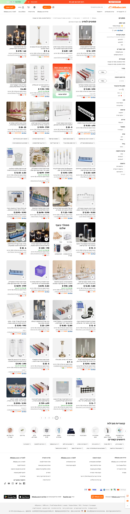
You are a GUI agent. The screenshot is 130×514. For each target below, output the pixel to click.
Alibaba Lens (116, 497)
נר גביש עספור (53, 444)
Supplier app (67, 497)
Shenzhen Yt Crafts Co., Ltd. (87, 290)
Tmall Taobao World (55, 505)
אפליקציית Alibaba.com (39, 497)
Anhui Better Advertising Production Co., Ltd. (39, 181)
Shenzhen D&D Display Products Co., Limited (16, 216)
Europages (92, 505)
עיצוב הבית (76, 18)
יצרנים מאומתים (71, 461)
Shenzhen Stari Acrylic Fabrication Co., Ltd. (85, 55)
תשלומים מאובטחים (95, 461)
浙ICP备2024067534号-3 (113, 511)
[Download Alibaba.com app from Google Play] (10, 497)
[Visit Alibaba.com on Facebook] (24, 483)
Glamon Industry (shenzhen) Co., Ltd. (85, 95)
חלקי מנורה (107, 444)
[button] (53, 7)
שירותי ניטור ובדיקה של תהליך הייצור (91, 476)
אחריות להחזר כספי (95, 465)
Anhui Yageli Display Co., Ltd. (40, 131)
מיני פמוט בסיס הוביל (69, 143)
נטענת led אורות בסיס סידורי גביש (96, 448)
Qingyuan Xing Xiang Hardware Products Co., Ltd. (62, 216)
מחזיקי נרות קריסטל (61, 448)
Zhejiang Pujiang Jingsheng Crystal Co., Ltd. (39, 253)
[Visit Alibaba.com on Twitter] (16, 483)
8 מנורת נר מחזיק (82, 444)
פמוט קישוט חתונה (68, 138)
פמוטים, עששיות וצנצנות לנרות (62, 18)
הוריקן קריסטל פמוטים (39, 143)
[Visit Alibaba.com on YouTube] (9, 483)
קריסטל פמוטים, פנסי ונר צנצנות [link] (42, 18)
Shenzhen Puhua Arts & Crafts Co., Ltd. (62, 177)
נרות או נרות (95, 444)
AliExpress (38, 505)
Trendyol (85, 505)
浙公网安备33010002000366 (96, 511)
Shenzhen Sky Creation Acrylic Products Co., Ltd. (85, 252)
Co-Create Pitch (121, 465)
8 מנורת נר (26, 444)
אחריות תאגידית (121, 469)
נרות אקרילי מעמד (76, 448)
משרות (124, 472)
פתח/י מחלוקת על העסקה (43, 469)
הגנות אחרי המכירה (95, 472)
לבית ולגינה (86, 18)
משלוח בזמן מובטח (95, 469)
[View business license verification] (82, 511)
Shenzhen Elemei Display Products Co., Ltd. (16, 93)
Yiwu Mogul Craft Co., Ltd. (87, 177)
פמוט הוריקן (119, 444)
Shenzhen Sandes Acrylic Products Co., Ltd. (16, 131)
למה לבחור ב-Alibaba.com (118, 461)
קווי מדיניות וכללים (96, 480)
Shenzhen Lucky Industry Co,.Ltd (16, 177)
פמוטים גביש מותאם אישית (20, 143)
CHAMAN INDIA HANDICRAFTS (39, 55)
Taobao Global (73, 505)
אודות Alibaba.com (120, 457)
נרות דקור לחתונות (39, 444)
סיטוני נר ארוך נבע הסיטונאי (86, 138)
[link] (127, 495)
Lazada (65, 505)
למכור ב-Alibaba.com (19, 461)
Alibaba (94, 18)
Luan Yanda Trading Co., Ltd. (87, 216)
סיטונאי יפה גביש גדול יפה (20, 138)
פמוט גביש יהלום (67, 444)
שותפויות (22, 476)
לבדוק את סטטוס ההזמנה (18, 469)
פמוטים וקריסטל (53, 138)
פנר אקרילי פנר (54, 143)
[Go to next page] (41, 418)
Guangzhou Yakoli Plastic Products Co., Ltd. (39, 216)
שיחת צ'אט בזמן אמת (44, 465)
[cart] (28, 7)
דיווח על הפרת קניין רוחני (43, 476)
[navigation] (111, 218)
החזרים (48, 472)
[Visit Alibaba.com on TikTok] (5, 483)
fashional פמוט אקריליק (86, 143)
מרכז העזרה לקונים (45, 461)
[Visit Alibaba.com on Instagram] (13, 483)
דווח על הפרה (46, 480)
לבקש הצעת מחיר (71, 465)
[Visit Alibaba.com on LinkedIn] (20, 483)
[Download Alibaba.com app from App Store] (24, 497)
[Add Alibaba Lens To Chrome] (97, 497)
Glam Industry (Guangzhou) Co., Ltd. (39, 94)
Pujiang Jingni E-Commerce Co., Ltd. (16, 55)
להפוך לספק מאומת (19, 472)
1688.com (45, 505)
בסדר (102, 72)
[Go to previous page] (60, 418)
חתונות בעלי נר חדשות (116, 448)
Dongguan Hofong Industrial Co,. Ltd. (62, 57)
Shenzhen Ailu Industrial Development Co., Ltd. (62, 131)
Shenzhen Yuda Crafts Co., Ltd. (86, 132)
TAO (80, 505)
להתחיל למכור (21, 465)
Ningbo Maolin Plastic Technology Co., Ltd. (16, 252)
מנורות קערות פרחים (38, 138)
